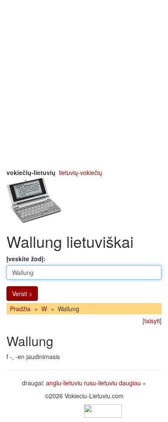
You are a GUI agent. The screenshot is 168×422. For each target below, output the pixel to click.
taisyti (152, 320)
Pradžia (20, 308)
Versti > (22, 293)
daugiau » (132, 382)
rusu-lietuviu (100, 382)
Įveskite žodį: (26, 258)
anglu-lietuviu (64, 382)
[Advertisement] (84, 84)
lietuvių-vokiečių (80, 172)
